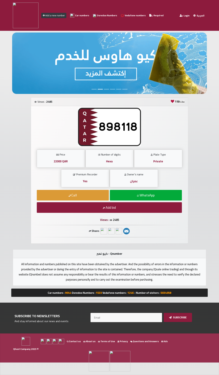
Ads (165, 341)
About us (90, 341)
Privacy (123, 341)
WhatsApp (147, 195)
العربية (200, 15)
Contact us (74, 341)
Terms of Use (107, 341)
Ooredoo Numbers (106, 15)
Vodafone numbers (135, 15)
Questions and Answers (145, 341)
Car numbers (82, 15)
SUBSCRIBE (179, 317)
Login (186, 15)
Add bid (110, 207)
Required (158, 15)
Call (74, 195)
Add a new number (55, 15)
